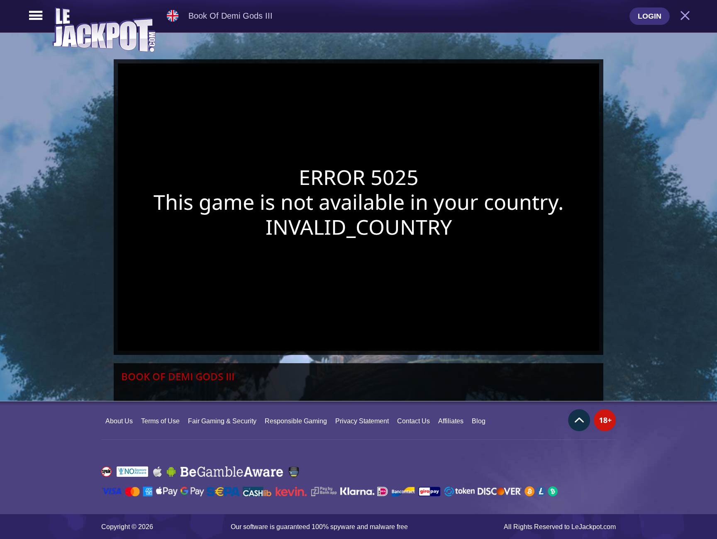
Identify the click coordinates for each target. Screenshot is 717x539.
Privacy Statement (362, 421)
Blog (478, 421)
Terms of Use (160, 421)
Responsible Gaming (296, 421)
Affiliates (450, 421)
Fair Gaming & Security (222, 421)
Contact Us (413, 421)
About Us (119, 421)
